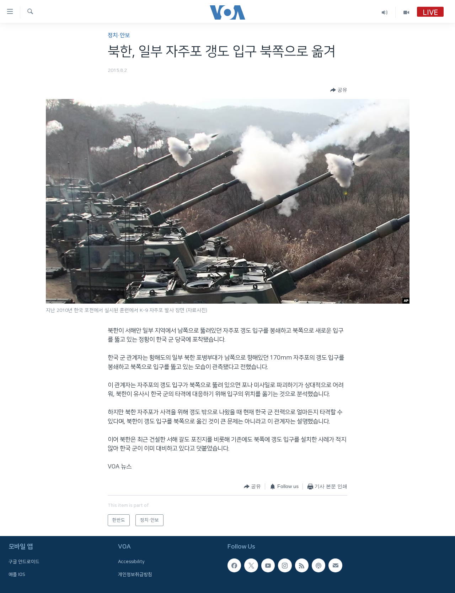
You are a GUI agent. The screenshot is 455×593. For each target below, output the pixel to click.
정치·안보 (119, 35)
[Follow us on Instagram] (284, 565)
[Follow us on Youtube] (268, 565)
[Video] (406, 12)
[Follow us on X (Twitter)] (251, 565)
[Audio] (385, 12)
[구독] (335, 565)
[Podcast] (318, 565)
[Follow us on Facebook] (234, 565)
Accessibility (131, 561)
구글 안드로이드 (24, 561)
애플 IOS (17, 574)
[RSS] (302, 565)
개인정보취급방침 (135, 574)
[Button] (338, 90)
